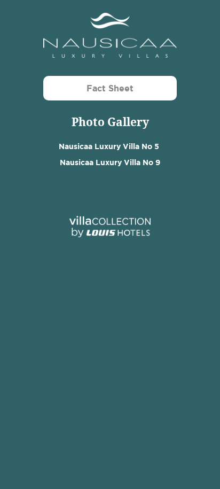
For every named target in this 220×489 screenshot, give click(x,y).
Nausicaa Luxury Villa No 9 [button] (110, 162)
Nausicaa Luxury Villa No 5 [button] (109, 146)
